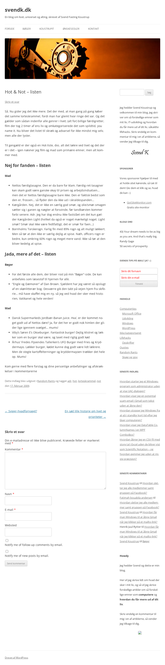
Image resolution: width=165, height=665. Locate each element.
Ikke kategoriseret (130, 333)
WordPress (128, 328)
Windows (127, 323)
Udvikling (127, 318)
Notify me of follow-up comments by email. (34, 545)
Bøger (27, 28)
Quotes (124, 347)
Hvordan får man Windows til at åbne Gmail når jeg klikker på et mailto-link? (138, 517)
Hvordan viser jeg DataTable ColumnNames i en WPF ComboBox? (139, 429)
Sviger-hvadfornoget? (21, 411)
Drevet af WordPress (16, 657)
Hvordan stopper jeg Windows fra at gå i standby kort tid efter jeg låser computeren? (140, 415)
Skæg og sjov (130, 357)
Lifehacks (125, 338)
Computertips (128, 308)
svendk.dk (18, 9)
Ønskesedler (71, 28)
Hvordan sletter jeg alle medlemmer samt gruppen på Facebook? (139, 488)
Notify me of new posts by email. (27, 556)
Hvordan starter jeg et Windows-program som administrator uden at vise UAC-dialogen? (140, 386)
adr (69, 381)
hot (75, 381)
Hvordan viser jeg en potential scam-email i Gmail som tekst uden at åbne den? (138, 400)
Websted (11, 525)
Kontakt (93, 28)
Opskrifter (128, 342)
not (99, 381)
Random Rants (46, 381)
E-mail (10, 510)
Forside (9, 28)
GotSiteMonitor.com (139, 202)
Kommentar (14, 449)
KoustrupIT (46, 28)
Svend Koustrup (129, 483)
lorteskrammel (87, 381)
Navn (9, 494)
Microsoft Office (131, 313)
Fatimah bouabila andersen (136, 497)
